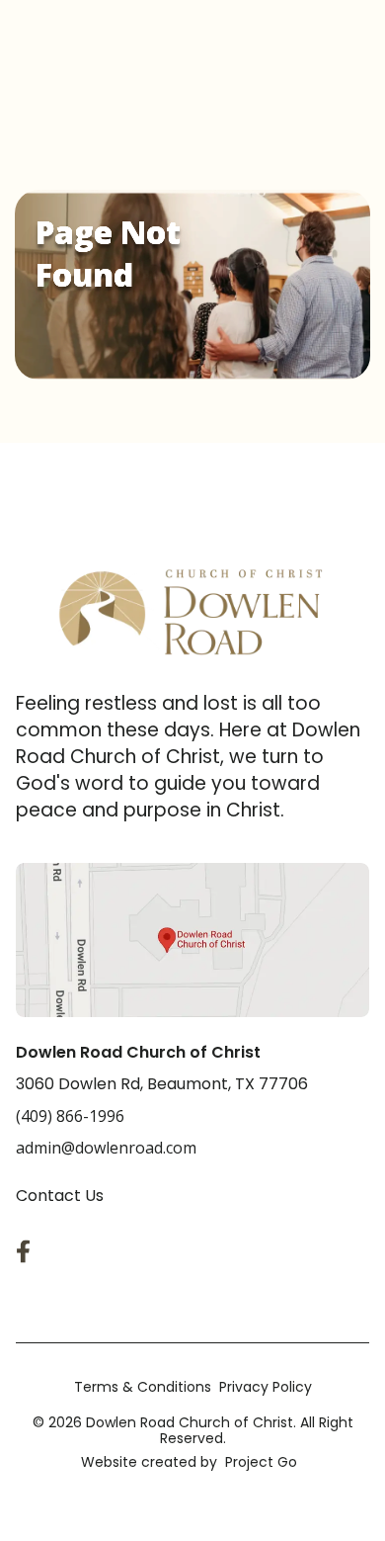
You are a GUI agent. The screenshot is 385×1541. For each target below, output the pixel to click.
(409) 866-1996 (70, 1116)
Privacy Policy (265, 1387)
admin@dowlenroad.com (106, 1147)
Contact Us (60, 1195)
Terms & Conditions (142, 1387)
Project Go (261, 1462)
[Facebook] (27, 1251)
